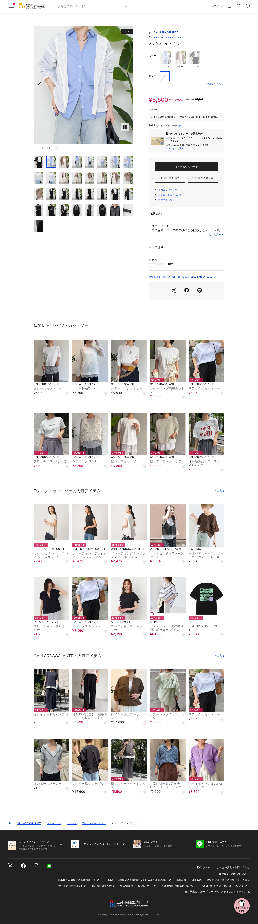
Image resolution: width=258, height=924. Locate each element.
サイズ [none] (152, 76)
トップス (72, 823)
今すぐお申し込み (175, 148)
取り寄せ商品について (170, 195)
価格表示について (167, 190)
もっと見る (215, 234)
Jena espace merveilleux (168, 37)
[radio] (165, 59)
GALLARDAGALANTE (166, 32)
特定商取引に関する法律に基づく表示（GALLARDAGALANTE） (184, 277)
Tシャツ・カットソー (94, 823)
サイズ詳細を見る (212, 84)
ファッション (54, 823)
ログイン (216, 6)
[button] (83, 85)
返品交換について (167, 200)
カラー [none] (152, 55)
